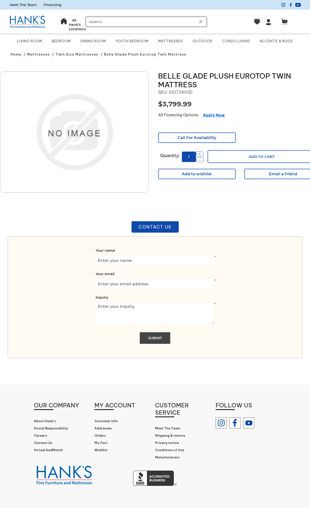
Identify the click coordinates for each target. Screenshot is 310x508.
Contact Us (155, 227)
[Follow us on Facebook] (235, 422)
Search (201, 22)
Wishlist (101, 450)
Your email (105, 274)
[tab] (155, 227)
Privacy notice (167, 443)
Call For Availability (197, 137)
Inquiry (102, 297)
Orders (100, 435)
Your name (105, 250)
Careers (40, 435)
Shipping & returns (170, 435)
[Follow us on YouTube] (248, 422)
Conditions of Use (169, 450)
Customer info (106, 421)
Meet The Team (23, 5)
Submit (155, 338)
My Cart (101, 443)
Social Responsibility (51, 428)
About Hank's (45, 421)
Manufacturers (167, 457)
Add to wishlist (197, 174)
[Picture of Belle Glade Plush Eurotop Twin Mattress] (74, 132)
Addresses (103, 428)
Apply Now (214, 115)
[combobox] (141, 22)
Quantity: (170, 155)
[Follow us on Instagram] (221, 422)
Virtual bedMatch (48, 450)
